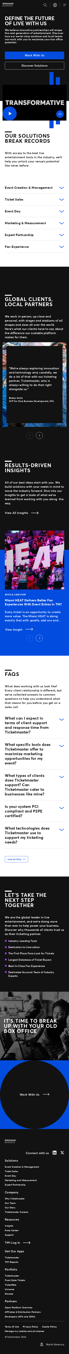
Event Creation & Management (28, 187)
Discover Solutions (35, 65)
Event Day (13, 211)
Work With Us (34, 55)
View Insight (14, 629)
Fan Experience (17, 246)
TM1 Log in (12, 1242)
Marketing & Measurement (25, 223)
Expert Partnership (19, 235)
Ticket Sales (14, 199)
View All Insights (16, 513)
